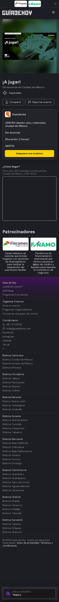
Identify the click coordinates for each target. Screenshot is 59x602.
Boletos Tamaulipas (14, 405)
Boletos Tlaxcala (12, 513)
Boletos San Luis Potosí (16, 482)
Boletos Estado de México (18, 363)
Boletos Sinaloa (11, 455)
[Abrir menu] (53, 12)
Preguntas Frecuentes (15, 294)
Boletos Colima (11, 390)
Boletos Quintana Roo (15, 420)
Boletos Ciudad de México (18, 359)
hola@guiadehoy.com (18, 328)
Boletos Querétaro (13, 474)
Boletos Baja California (15, 443)
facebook (8, 332)
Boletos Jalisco (11, 378)
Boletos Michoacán (14, 382)
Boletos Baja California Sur (17, 451)
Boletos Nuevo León (14, 401)
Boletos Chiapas (12, 528)
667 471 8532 (14, 324)
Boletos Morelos (12, 367)
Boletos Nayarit (11, 386)
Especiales (15, 93)
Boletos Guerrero (12, 532)
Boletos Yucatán (12, 424)
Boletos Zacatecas (13, 490)
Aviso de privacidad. (28, 542)
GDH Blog (8, 290)
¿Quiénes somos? (13, 286)
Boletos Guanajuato (14, 478)
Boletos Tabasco (12, 432)
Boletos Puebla (11, 501)
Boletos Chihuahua (13, 447)
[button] (29, 46)
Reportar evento (42, 102)
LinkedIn (7, 340)
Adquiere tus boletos (29, 153)
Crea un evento (11, 305)
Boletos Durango (12, 463)
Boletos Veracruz (12, 505)
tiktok (6, 344)
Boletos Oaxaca (12, 524)
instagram (8, 336)
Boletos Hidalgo (11, 509)
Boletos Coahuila (12, 409)
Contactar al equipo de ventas (20, 313)
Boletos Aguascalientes (16, 486)
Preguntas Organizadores (17, 309)
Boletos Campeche (13, 428)
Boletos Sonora (11, 459)
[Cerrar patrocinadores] (55, 4)
